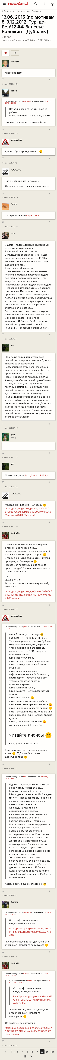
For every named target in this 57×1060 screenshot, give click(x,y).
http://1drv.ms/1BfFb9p (36, 475)
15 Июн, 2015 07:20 (10, 957)
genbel (14, 91)
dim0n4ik (15, 533)
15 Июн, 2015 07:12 (10, 895)
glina (13, 434)
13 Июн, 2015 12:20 (10, 197)
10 (52, 1051)
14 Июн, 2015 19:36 (10, 227)
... (5, 215)
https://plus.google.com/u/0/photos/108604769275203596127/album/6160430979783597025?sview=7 (28, 594)
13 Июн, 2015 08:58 (10, 133)
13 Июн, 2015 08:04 (10, 84)
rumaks (26, 974)
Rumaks (14, 902)
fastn (13, 233)
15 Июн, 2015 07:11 (9, 768)
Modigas (15, 61)
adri (12, 345)
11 (25, 1056)
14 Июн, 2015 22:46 (10, 526)
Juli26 (26, 40)
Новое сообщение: (12, 40)
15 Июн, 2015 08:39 (10, 1046)
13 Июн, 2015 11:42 (9, 163)
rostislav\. (27, 101)
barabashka (16, 140)
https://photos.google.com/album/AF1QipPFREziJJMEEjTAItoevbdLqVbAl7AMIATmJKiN (30, 931)
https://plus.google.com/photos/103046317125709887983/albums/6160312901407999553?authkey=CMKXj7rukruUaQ (28, 511)
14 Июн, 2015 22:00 (10, 457)
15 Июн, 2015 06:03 (10, 609)
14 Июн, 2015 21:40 (10, 428)
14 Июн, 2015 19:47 (10, 339)
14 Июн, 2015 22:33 (10, 487)
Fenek (14, 204)
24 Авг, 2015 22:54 (41, 40)
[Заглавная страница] (18, 2)
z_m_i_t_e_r (16, 169)
